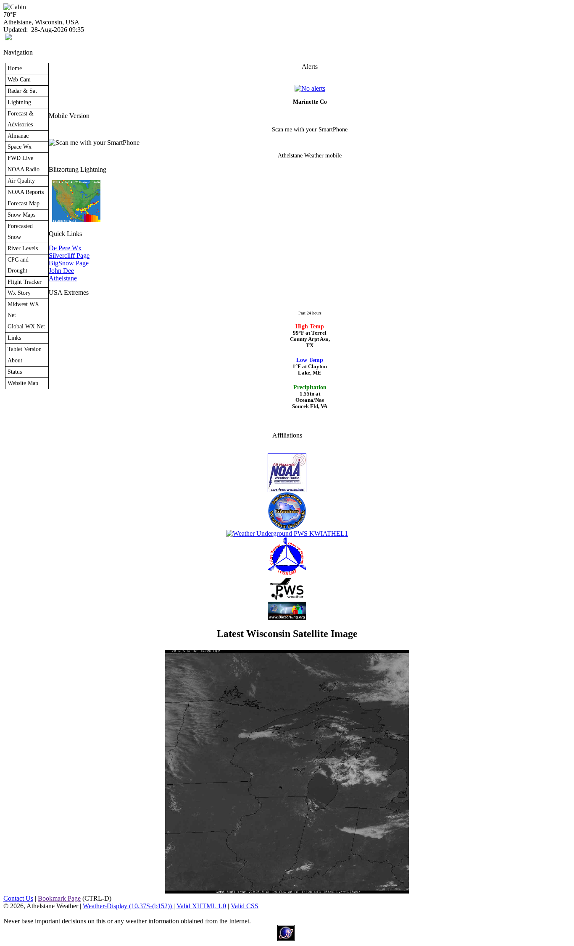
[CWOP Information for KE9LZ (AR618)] (287, 573)
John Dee (61, 270)
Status (15, 371)
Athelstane (63, 278)
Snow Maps (21, 214)
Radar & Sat (22, 90)
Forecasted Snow (20, 231)
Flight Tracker (25, 281)
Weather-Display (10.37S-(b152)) (128, 905)
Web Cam (19, 79)
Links (14, 337)
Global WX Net (26, 326)
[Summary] (310, 88)
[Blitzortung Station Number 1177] (287, 617)
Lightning (19, 102)
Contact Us (18, 898)
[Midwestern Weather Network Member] (287, 527)
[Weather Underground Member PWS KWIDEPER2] (287, 533)
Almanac (18, 135)
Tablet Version (25, 349)
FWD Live (20, 158)
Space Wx (20, 146)
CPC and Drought (18, 265)
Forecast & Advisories (21, 119)
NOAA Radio (23, 169)
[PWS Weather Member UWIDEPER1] (287, 599)
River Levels (23, 248)
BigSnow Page (69, 263)
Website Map (23, 383)
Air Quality (21, 180)
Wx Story (19, 292)
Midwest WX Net (23, 309)
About (15, 360)
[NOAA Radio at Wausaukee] (287, 489)
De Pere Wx (65, 248)
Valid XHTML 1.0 (201, 905)
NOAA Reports (26, 192)
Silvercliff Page (69, 255)
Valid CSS (244, 905)
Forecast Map (23, 203)
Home (15, 68)
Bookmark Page (59, 898)
